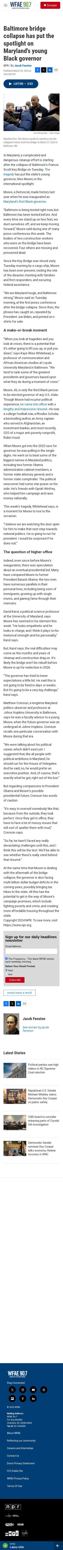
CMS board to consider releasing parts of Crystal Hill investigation (43, 1120)
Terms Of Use (14, 1486)
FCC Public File (15, 1471)
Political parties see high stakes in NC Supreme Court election (43, 1068)
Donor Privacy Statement (21, 1463)
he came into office (33, 404)
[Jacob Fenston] (11, 1024)
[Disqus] (31, 1225)
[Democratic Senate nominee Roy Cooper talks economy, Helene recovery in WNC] (15, 1148)
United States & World (19, 992)
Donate (52, 5)
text (10, 974)
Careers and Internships (20, 1448)
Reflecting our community (21, 1440)
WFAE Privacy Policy (18, 1478)
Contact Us (13, 1456)
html (10, 970)
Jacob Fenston (23, 65)
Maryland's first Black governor (25, 201)
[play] (5, 1545)
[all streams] (58, 1545)
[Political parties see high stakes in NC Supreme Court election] (15, 1070)
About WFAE (14, 1433)
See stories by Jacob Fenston (36, 1028)
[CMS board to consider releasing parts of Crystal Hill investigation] (15, 1122)
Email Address (13, 946)
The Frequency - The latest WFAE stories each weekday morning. (29, 960)
